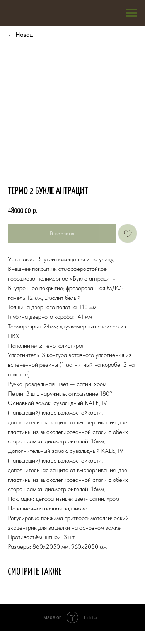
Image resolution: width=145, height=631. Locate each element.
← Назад (20, 34)
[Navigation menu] (131, 13)
